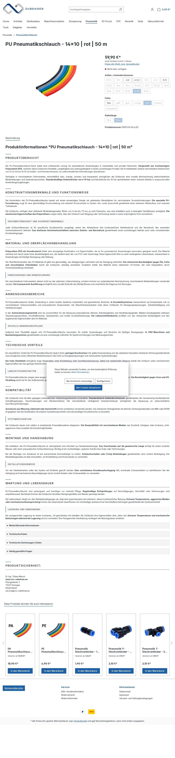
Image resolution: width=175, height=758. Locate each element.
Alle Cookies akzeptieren (88, 387)
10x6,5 (138, 86)
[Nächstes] (172, 643)
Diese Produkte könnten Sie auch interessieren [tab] (28, 603)
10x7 (148, 86)
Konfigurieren (103, 381)
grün (129, 103)
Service (65, 687)
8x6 (120, 86)
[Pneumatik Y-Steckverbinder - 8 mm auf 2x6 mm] (121, 631)
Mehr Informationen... (81, 372)
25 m (110, 120)
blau (109, 103)
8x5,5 (109, 86)
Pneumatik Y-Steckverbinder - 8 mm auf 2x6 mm (120, 650)
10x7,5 (157, 86)
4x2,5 (137, 80)
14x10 (137, 91)
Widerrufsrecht (68, 695)
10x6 (129, 86)
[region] (51, 83)
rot (149, 103)
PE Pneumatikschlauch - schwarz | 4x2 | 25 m (53, 650)
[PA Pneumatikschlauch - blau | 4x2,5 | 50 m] (20, 631)
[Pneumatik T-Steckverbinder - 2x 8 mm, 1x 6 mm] (154, 631)
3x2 (119, 80)
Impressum (124, 695)
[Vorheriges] (3, 643)
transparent (112, 109)
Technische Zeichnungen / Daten (25, 542)
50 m (119, 120)
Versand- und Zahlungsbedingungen (136, 698)
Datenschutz (125, 691)
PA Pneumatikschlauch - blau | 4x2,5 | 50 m (20, 650)
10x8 (167, 86)
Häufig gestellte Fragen (20, 551)
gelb (119, 103)
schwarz (158, 103)
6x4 (157, 80)
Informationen (127, 687)
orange (138, 103)
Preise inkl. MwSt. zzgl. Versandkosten (122, 64)
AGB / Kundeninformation (72, 691)
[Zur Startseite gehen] (23, 8)
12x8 (110, 91)
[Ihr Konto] (152, 9)
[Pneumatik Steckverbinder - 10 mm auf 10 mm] (87, 631)
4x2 (127, 80)
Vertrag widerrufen (14, 688)
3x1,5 (110, 80)
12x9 (119, 91)
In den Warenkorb (20, 671)
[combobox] (93, 9)
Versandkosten (80, 721)
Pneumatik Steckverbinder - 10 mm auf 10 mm (87, 650)
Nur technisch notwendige (79, 381)
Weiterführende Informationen (24, 525)
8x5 (165, 80)
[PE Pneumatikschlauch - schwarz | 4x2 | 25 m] (53, 631)
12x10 (128, 91)
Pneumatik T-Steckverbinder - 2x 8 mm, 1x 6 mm (154, 650)
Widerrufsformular (69, 698)
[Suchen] (120, 9)
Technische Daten (18, 534)
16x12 (147, 91)
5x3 (147, 80)
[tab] (12, 138)
